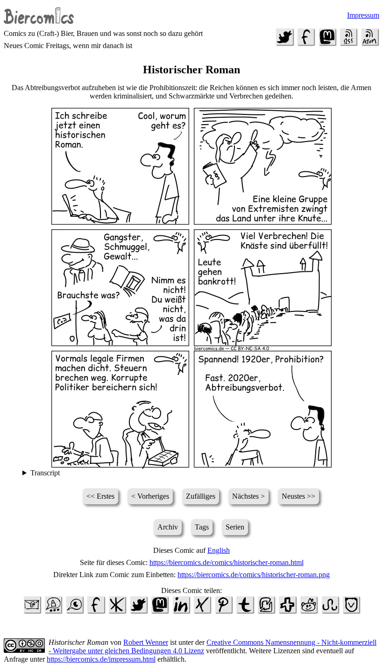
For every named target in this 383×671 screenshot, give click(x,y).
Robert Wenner (145, 642)
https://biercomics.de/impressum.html (101, 659)
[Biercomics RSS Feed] (348, 44)
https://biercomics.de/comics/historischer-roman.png (253, 575)
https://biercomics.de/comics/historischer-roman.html (226, 562)
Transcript (45, 473)
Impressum (363, 15)
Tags (202, 527)
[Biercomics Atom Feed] (369, 44)
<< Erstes (100, 496)
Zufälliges (200, 496)
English (218, 550)
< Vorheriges (150, 496)
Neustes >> (298, 496)
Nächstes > (248, 496)
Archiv (167, 527)
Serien (235, 527)
